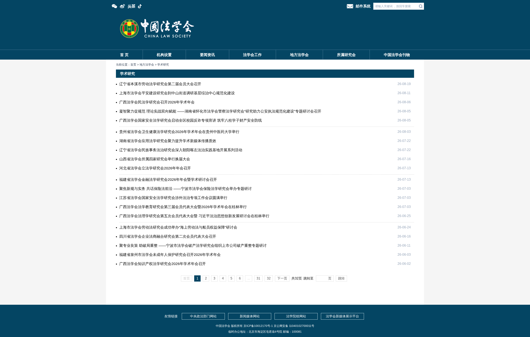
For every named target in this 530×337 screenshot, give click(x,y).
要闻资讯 (207, 55)
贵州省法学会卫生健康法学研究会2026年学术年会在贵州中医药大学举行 (179, 132)
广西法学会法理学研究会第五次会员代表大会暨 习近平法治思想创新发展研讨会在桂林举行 (194, 216)
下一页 (282, 278)
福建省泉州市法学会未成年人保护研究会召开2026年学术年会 (170, 255)
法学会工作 (252, 55)
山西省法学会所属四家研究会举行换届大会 (154, 159)
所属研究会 (346, 55)
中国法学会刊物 (397, 55)
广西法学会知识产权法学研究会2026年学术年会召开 (162, 264)
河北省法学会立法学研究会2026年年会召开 (155, 168)
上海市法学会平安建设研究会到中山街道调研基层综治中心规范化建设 (177, 93)
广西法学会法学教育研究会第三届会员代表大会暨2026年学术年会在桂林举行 (183, 207)
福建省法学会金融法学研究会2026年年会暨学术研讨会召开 (168, 179)
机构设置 (164, 55)
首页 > (135, 64)
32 (269, 278)
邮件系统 (363, 6)
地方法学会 (299, 55)
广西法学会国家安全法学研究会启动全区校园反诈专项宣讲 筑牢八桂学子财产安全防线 (190, 120)
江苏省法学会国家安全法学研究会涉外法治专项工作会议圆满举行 (173, 198)
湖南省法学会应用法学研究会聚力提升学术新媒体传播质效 (167, 141)
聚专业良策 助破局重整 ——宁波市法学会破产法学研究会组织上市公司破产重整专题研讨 (193, 245)
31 (258, 278)
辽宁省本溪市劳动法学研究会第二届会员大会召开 (160, 84)
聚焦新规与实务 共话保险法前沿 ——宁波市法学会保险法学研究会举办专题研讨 (185, 189)
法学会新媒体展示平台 (342, 316)
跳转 (341, 278)
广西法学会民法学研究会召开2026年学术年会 (157, 102)
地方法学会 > (148, 64)
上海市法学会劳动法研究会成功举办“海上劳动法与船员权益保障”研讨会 (178, 227)
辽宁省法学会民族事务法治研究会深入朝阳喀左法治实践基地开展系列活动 (180, 150)
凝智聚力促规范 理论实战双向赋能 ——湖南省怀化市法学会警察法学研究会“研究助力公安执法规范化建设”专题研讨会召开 (220, 111)
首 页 (124, 55)
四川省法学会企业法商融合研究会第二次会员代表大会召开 (167, 236)
